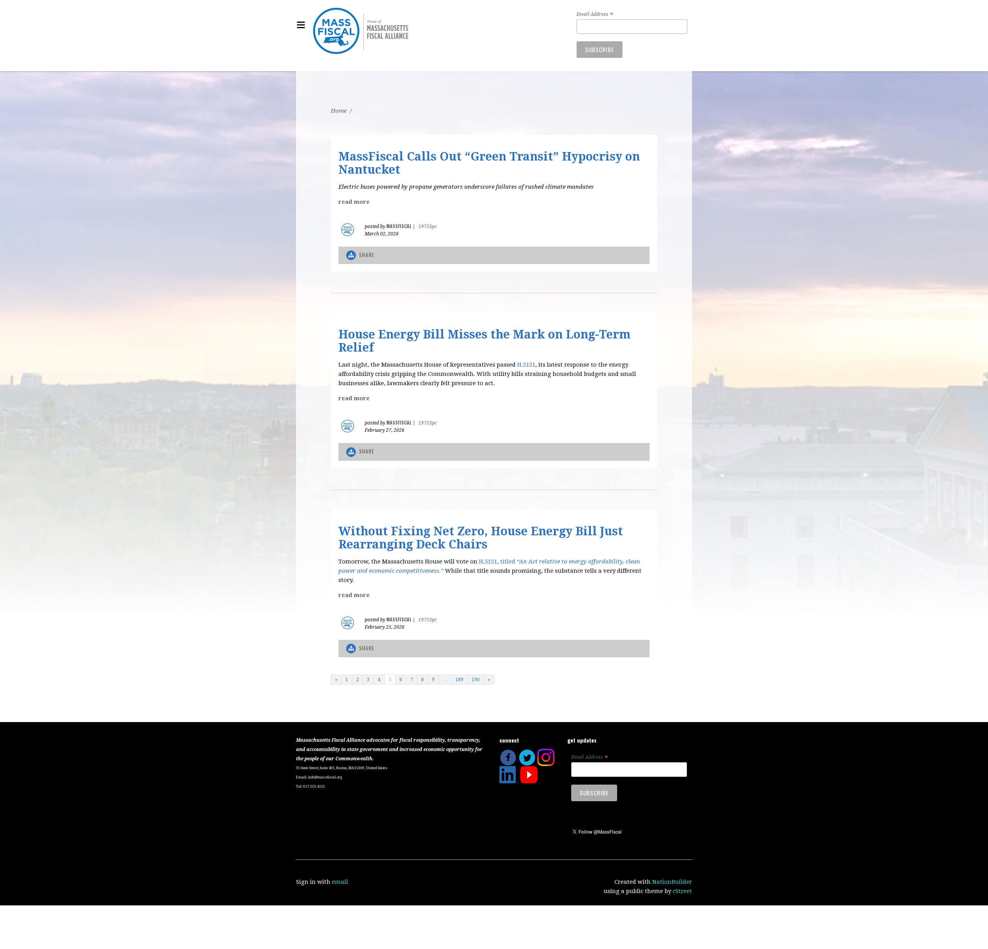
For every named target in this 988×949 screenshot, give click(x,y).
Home (339, 110)
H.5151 (526, 364)
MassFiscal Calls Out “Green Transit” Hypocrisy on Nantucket (489, 163)
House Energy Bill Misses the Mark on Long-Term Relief (484, 341)
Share (366, 254)
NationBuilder (672, 881)
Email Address (595, 14)
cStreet (682, 891)
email (340, 881)
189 (459, 679)
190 (476, 679)
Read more (354, 201)
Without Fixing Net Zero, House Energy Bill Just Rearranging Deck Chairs (480, 537)
